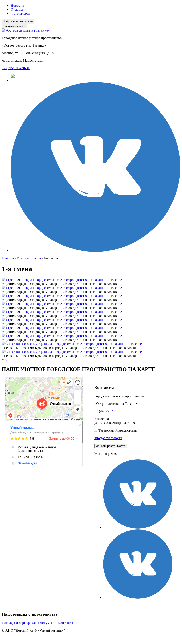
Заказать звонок (14, 26)
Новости (17, 5)
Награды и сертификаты (20, 623)
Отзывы (17, 9)
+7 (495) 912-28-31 (16, 68)
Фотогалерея (20, 13)
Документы (48, 623)
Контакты (65, 623)
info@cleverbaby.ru (108, 438)
